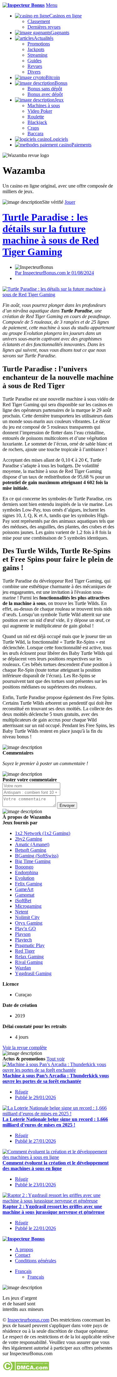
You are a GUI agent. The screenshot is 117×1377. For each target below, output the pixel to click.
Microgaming (28, 906)
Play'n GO (25, 928)
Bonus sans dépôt (44, 88)
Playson (23, 934)
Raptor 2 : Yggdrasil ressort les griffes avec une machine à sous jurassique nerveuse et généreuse (53, 1209)
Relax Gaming (29, 956)
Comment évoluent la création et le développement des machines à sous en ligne (55, 1165)
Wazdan (23, 967)
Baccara (35, 133)
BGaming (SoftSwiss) (36, 855)
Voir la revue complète (24, 1047)
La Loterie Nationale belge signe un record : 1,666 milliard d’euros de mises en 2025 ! (55, 1122)
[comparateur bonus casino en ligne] (23, 5)
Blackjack (37, 122)
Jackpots (35, 49)
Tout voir (55, 1058)
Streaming (37, 55)
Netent (21, 911)
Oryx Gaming (28, 923)
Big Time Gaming (33, 861)
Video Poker (39, 111)
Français (23, 1271)
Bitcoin (53, 77)
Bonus (61, 83)
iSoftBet (23, 900)
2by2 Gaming (28, 838)
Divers (34, 71)
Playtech (23, 939)
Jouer (70, 202)
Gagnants (60, 32)
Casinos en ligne (65, 15)
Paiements (81, 144)
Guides (34, 60)
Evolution (24, 878)
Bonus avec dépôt (45, 94)
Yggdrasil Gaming (33, 973)
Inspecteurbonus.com (28, 1319)
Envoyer (67, 805)
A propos (24, 1249)
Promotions (38, 43)
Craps (33, 128)
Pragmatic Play (30, 945)
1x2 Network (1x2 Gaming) (42, 833)
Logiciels (59, 139)
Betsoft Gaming (30, 850)
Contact (22, 1255)
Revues (34, 66)
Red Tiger (25, 951)
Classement (38, 21)
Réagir (21, 1091)
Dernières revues (44, 27)
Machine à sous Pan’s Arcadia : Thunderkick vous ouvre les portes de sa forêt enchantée (55, 1078)
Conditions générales (35, 1260)
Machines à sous (43, 105)
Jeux (59, 99)
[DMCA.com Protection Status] (25, 1369)
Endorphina (26, 872)
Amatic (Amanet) (32, 844)
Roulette (35, 116)
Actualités (43, 38)
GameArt (24, 889)
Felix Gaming (28, 883)
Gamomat (24, 895)
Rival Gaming (29, 962)
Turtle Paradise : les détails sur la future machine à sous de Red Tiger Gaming (50, 234)
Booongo (24, 867)
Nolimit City (27, 917)
